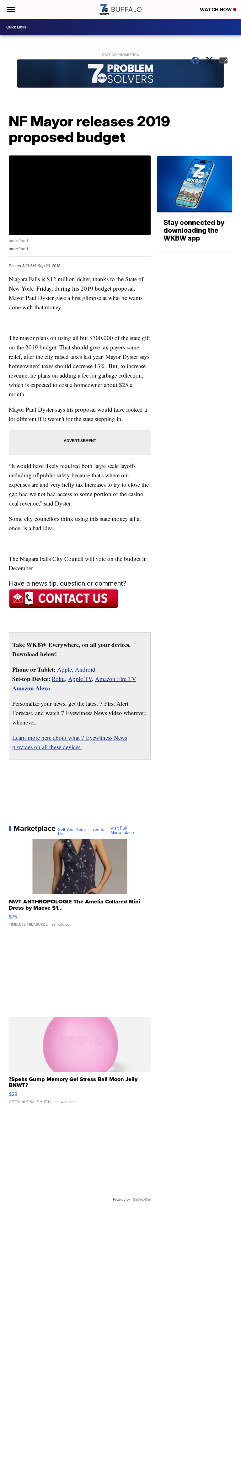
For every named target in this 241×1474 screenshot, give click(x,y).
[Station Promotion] (121, 74)
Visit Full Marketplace (122, 830)
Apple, (65, 669)
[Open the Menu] (10, 9)
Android (85, 669)
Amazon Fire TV (115, 679)
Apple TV (80, 679)
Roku (58, 679)
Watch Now (216, 10)
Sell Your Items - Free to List (81, 831)
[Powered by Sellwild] (141, 1199)
